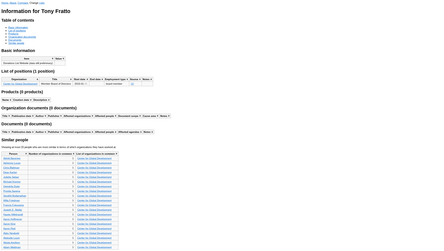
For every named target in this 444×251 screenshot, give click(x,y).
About (13, 2)
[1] (132, 83)
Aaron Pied (9, 228)
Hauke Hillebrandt (13, 214)
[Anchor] (37, 20)
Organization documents (22, 36)
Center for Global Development (20, 83)
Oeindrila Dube (11, 186)
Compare (23, 2)
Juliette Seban (11, 177)
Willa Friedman (11, 200)
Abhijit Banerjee (11, 158)
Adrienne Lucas (11, 163)
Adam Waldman (12, 247)
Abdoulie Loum (11, 237)
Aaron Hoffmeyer (12, 219)
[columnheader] (28, 58)
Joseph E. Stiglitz (12, 209)
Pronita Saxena (11, 191)
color (42, 2)
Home (4, 2)
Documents (15, 39)
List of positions (17, 30)
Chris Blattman (11, 167)
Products (13, 33)
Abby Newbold (11, 233)
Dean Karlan (10, 172)
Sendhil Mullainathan (14, 195)
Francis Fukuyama (13, 205)
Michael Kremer (12, 181)
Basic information (18, 27)
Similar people (16, 43)
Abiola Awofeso (11, 242)
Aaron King (9, 223)
